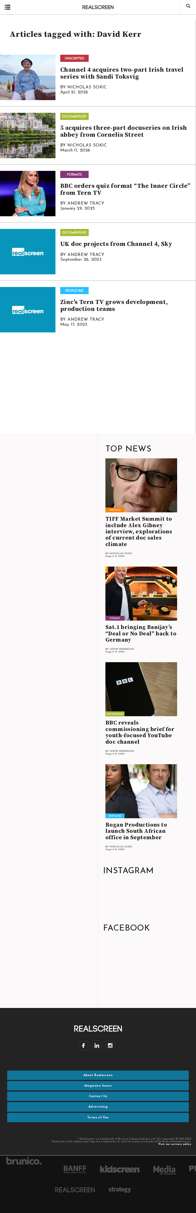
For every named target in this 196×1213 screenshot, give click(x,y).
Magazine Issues (98, 1085)
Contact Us (98, 1096)
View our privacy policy (174, 1144)
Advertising (98, 1106)
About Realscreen (98, 1075)
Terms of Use (98, 1117)
